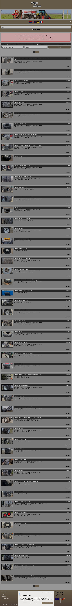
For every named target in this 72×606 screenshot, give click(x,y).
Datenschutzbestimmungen (47, 592)
